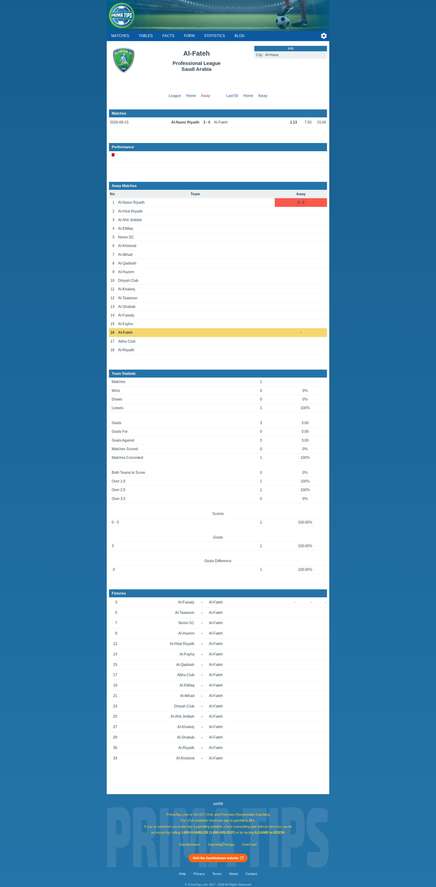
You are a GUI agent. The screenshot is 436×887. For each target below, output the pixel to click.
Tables (146, 36)
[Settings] (323, 36)
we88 (218, 803)
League (175, 96)
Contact (251, 874)
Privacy (199, 874)
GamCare (249, 844)
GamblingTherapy (221, 844)
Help (182, 874)
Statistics (214, 36)
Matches (120, 36)
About (233, 874)
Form (189, 36)
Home (191, 96)
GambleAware (190, 844)
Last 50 (232, 96)
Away (262, 96)
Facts (168, 36)
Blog (240, 36)
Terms (217, 874)
